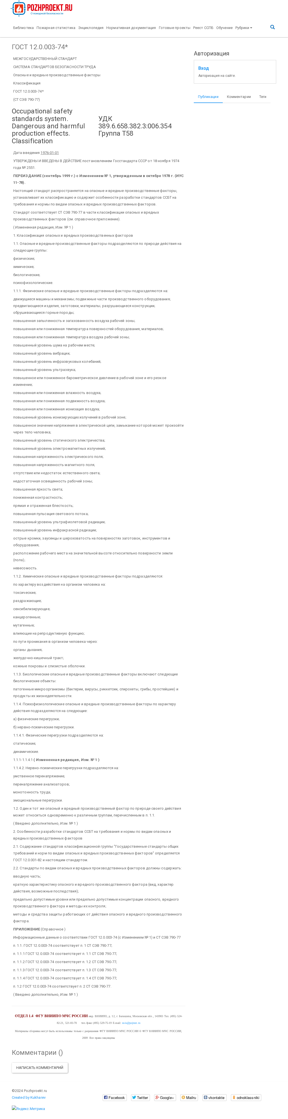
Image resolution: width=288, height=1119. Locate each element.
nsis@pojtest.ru (131, 1022)
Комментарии (239, 97)
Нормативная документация (131, 28)
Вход (203, 68)
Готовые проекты (175, 28)
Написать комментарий (39, 1068)
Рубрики (242, 28)
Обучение (224, 28)
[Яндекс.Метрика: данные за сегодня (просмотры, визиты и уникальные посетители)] (28, 1108)
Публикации (208, 97)
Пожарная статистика (56, 28)
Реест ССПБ (203, 28)
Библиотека (23, 28)
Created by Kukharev (29, 1097)
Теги (262, 97)
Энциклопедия (91, 28)
